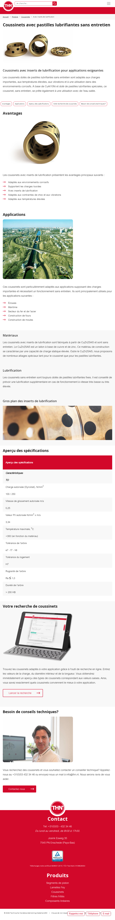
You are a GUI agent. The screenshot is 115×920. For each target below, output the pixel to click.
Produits (15, 17)
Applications (19, 104)
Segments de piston (57, 882)
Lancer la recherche (20, 693)
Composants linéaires (57, 900)
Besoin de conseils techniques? (93, 104)
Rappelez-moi (76, 913)
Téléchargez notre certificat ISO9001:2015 (46, 866)
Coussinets (25, 17)
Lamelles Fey (57, 887)
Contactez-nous (16, 789)
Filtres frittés (57, 896)
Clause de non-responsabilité (62, 913)
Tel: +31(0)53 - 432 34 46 (57, 826)
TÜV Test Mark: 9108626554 (74, 866)
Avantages (6, 104)
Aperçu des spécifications (39, 104)
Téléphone (93, 913)
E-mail (106, 913)
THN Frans (8, 5)
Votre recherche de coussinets (65, 104)
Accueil (6, 17)
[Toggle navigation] (108, 3)
